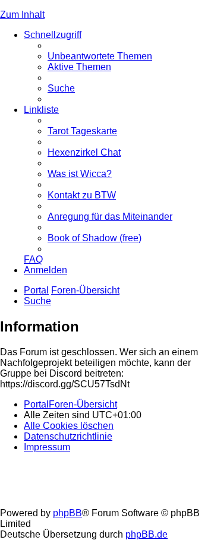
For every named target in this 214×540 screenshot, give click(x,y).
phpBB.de (146, 534)
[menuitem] (100, 56)
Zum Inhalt (22, 15)
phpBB (67, 513)
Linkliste (41, 110)
